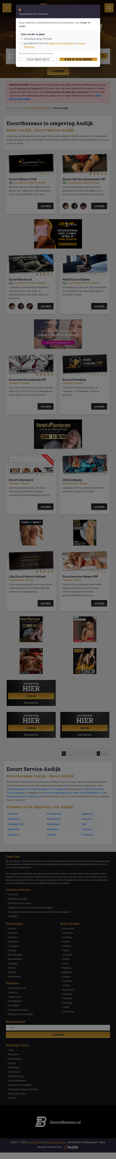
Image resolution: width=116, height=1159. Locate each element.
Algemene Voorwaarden (61, 43)
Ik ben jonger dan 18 (38, 59)
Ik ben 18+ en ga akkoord (78, 59)
